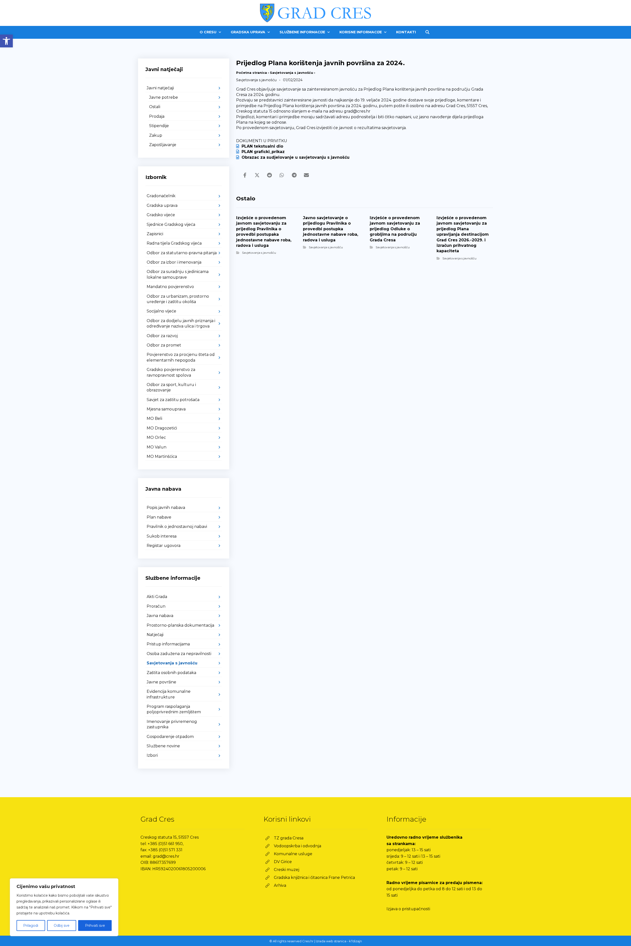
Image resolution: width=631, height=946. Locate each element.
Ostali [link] (154, 106)
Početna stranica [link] (251, 73)
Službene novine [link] (163, 746)
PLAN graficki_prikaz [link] (263, 151)
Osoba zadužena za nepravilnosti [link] (179, 653)
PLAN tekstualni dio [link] (262, 146)
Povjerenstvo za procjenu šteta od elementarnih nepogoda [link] (181, 357)
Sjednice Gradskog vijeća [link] (171, 224)
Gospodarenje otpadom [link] (170, 736)
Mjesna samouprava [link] (166, 409)
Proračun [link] (156, 606)
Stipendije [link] (159, 125)
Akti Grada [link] (157, 596)
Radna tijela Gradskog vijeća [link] (174, 243)
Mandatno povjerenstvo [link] (170, 286)
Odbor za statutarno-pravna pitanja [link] (182, 253)
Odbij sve (62, 925)
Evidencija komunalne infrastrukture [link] (169, 694)
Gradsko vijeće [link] (161, 214)
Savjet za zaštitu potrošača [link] (173, 399)
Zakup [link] (155, 135)
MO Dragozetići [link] (162, 428)
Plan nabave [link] (159, 517)
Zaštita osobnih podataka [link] (171, 672)
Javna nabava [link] (160, 615)
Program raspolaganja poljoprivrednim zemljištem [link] (174, 709)
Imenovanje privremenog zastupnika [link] (172, 724)
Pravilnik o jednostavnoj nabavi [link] (177, 526)
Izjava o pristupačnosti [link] (408, 909)
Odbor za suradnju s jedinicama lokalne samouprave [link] (178, 274)
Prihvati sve (95, 925)
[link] (6, 41)
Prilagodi (30, 925)
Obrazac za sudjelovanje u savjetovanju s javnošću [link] (296, 157)
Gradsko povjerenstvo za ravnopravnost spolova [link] (171, 372)
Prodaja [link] (156, 116)
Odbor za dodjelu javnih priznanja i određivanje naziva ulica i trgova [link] (181, 323)
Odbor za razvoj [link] (162, 335)
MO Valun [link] (156, 447)
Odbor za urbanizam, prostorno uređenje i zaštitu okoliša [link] (178, 299)
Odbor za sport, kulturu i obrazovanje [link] (171, 387)
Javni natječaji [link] (160, 88)
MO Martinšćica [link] (162, 456)
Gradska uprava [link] (162, 205)
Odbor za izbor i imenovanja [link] (174, 262)
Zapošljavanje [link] (162, 144)
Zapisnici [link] (155, 234)
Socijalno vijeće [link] (161, 311)
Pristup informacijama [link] (168, 644)
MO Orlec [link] (156, 437)
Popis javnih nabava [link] (166, 507)
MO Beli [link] (154, 418)
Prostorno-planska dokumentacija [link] (180, 625)
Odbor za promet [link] (164, 345)
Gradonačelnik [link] (161, 195)
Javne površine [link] (161, 682)
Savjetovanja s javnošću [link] (291, 73)
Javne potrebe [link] (163, 97)
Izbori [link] (152, 755)
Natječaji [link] (155, 634)
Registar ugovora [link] (163, 545)
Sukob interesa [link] (161, 536)
